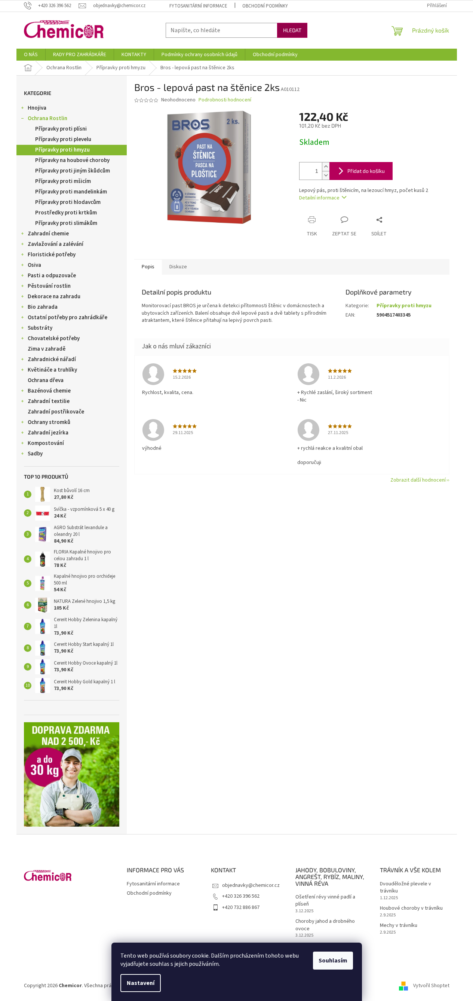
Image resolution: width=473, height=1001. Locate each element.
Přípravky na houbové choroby (72, 160)
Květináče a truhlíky (52, 370)
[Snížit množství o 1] (325, 175)
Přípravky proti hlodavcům (68, 202)
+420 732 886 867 (240, 907)
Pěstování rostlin (49, 286)
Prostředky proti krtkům (66, 213)
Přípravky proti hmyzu (62, 150)
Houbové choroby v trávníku (411, 908)
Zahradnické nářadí (52, 359)
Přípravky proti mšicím (63, 181)
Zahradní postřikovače (56, 412)
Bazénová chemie (49, 391)
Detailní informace (319, 198)
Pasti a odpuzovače (52, 276)
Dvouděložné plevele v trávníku (405, 888)
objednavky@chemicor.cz (251, 885)
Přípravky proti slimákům (66, 223)
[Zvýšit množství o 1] (325, 166)
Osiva (34, 265)
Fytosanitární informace (198, 6)
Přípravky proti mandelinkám (71, 192)
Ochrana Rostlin (47, 118)
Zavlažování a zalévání (55, 244)
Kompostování (46, 443)
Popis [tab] (148, 267)
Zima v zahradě (46, 349)
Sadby (35, 454)
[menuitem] (30, 55)
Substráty (40, 328)
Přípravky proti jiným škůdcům (72, 171)
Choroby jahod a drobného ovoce (325, 925)
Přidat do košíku (366, 171)
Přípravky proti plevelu (63, 139)
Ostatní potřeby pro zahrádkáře (67, 317)
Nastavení (140, 983)
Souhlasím (333, 960)
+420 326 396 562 (240, 896)
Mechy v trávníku (398, 925)
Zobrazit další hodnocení (418, 480)
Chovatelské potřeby (54, 338)
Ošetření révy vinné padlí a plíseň (325, 901)
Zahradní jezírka (48, 433)
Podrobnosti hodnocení (225, 100)
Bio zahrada (43, 307)
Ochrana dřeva (46, 380)
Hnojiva (37, 108)
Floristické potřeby (52, 255)
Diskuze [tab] (178, 267)
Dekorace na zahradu (54, 296)
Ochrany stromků (49, 422)
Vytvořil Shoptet (431, 985)
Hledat (292, 30)
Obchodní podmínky (265, 6)
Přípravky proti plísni (61, 129)
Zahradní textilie (49, 401)
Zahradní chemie (48, 234)
